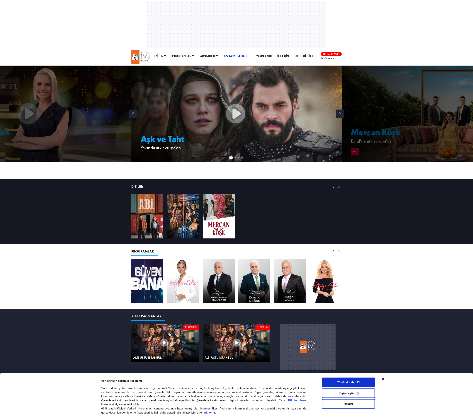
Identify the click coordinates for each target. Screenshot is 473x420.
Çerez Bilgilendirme (293, 400)
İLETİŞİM (283, 55)
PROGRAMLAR (181, 55)
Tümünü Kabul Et (348, 382)
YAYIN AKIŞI (264, 55)
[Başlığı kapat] (383, 378)
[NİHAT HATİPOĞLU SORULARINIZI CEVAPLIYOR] (219, 300)
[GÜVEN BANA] (147, 300)
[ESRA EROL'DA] (183, 300)
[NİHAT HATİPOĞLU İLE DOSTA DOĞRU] (254, 300)
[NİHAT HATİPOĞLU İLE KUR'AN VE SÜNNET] (290, 300)
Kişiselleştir (346, 393)
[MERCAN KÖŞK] (219, 236)
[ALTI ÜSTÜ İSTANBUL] (183, 236)
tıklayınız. (210, 412)
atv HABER (207, 55)
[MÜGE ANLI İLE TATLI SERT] (326, 300)
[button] (340, 113)
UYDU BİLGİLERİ (305, 55)
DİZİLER (158, 55)
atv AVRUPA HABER (237, 55)
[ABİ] (147, 236)
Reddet (348, 403)
